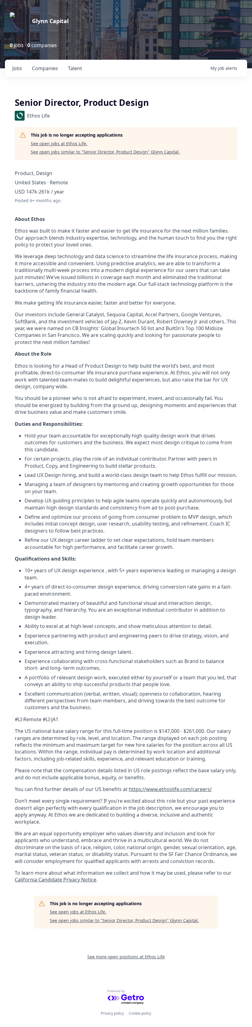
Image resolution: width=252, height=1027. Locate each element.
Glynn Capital (50, 21)
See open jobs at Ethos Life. (59, 143)
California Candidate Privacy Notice (55, 879)
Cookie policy (140, 1013)
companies (45, 68)
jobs (17, 68)
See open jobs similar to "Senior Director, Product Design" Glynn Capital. (105, 152)
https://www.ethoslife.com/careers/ (170, 789)
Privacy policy (112, 1013)
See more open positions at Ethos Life (126, 957)
